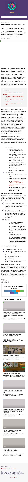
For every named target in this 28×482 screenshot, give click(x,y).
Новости (3, 38)
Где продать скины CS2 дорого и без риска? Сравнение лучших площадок (13, 411)
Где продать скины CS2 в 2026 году (12, 391)
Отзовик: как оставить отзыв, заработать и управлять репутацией (12, 335)
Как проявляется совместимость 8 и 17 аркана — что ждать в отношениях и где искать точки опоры (14, 314)
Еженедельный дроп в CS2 (11, 373)
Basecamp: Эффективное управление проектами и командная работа (10, 450)
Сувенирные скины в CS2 (11, 355)
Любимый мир (12, 12)
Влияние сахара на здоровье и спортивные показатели (12, 430)
